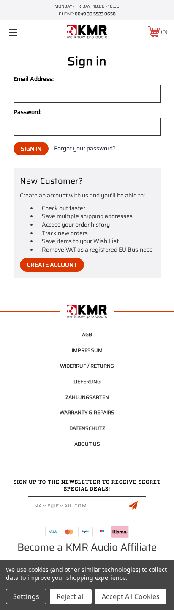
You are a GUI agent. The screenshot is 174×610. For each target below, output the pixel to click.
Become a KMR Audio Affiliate (87, 547)
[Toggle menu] (24, 32)
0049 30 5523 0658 (95, 14)
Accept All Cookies (131, 596)
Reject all (71, 596)
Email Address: (34, 79)
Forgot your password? (85, 148)
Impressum (87, 350)
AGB (87, 334)
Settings (26, 596)
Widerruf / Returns (87, 366)
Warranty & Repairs (87, 412)
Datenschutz (87, 428)
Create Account (52, 264)
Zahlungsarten (87, 397)
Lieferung (87, 381)
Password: (27, 112)
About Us (87, 444)
